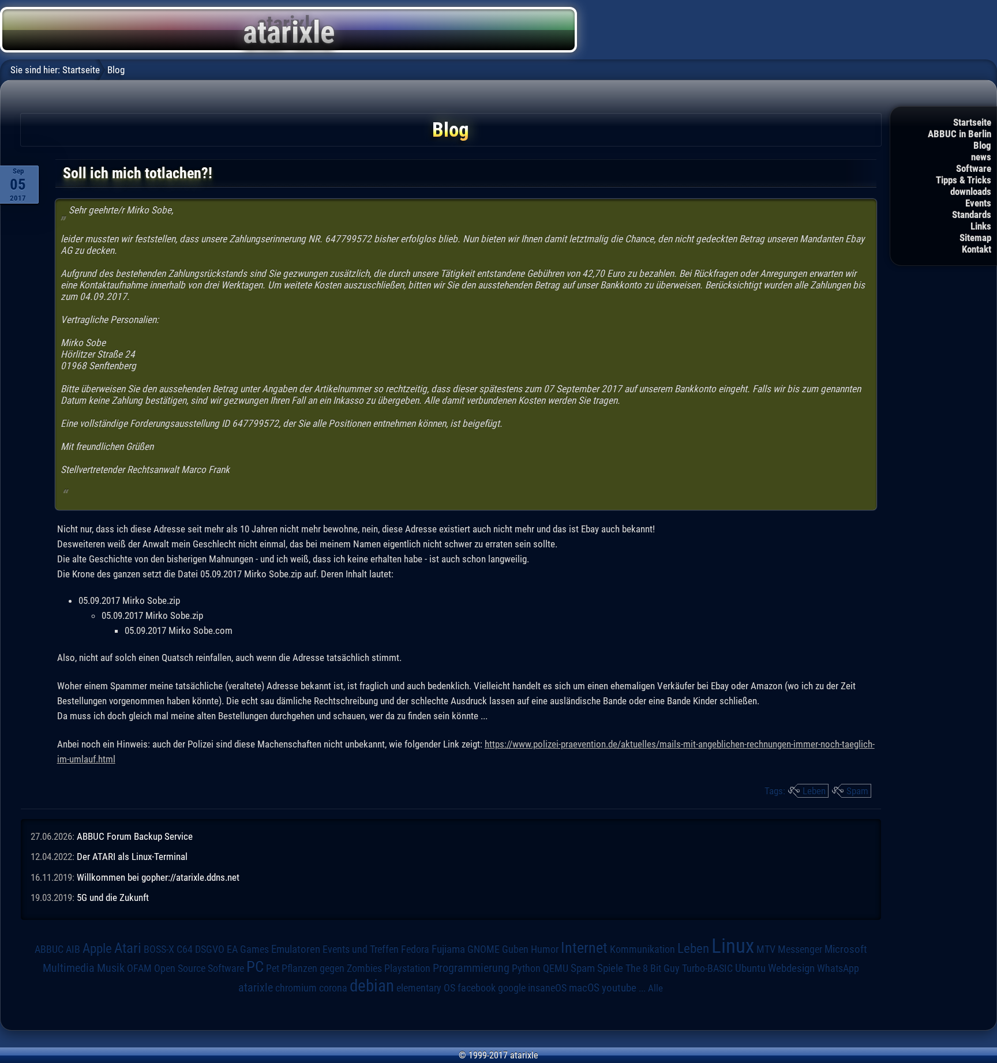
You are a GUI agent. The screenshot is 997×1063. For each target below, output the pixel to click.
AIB (73, 949)
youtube (619, 987)
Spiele (610, 968)
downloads (970, 191)
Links (980, 226)
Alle (655, 988)
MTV (765, 949)
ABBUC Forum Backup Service (135, 836)
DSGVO (209, 949)
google (512, 988)
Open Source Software (199, 968)
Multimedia (69, 968)
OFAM (139, 968)
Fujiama (448, 949)
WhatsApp (838, 968)
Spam (857, 791)
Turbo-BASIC (707, 968)
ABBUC (49, 949)
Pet (272, 968)
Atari (127, 947)
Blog (982, 145)
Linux (732, 945)
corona (333, 988)
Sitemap (975, 237)
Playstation (407, 968)
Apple (97, 948)
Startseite (972, 122)
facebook (477, 988)
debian (372, 986)
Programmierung (471, 968)
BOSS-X (159, 949)
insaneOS (547, 988)
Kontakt (976, 249)
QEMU (555, 968)
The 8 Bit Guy (652, 968)
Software (973, 168)
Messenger (800, 949)
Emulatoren (295, 949)
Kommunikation (642, 949)
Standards (971, 214)
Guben (515, 949)
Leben (814, 791)
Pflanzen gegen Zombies (332, 968)
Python (526, 968)
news (981, 157)
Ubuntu (750, 968)
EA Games (248, 949)
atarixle (255, 987)
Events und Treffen (361, 949)
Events (978, 203)
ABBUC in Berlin (959, 134)
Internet (584, 947)
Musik (111, 968)
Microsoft (845, 949)
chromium (296, 988)
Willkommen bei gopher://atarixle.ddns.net (158, 877)
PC (255, 966)
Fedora (415, 949)
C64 (185, 949)
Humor (545, 949)
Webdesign (791, 968)
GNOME (483, 949)
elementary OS (425, 988)
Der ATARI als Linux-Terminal (132, 856)
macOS (584, 987)
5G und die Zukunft (113, 897)
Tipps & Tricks (963, 180)
